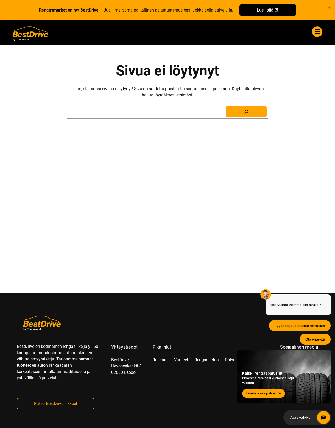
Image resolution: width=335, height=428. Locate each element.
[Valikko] (317, 31)
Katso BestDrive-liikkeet (55, 403)
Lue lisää (265, 10)
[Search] (246, 111)
